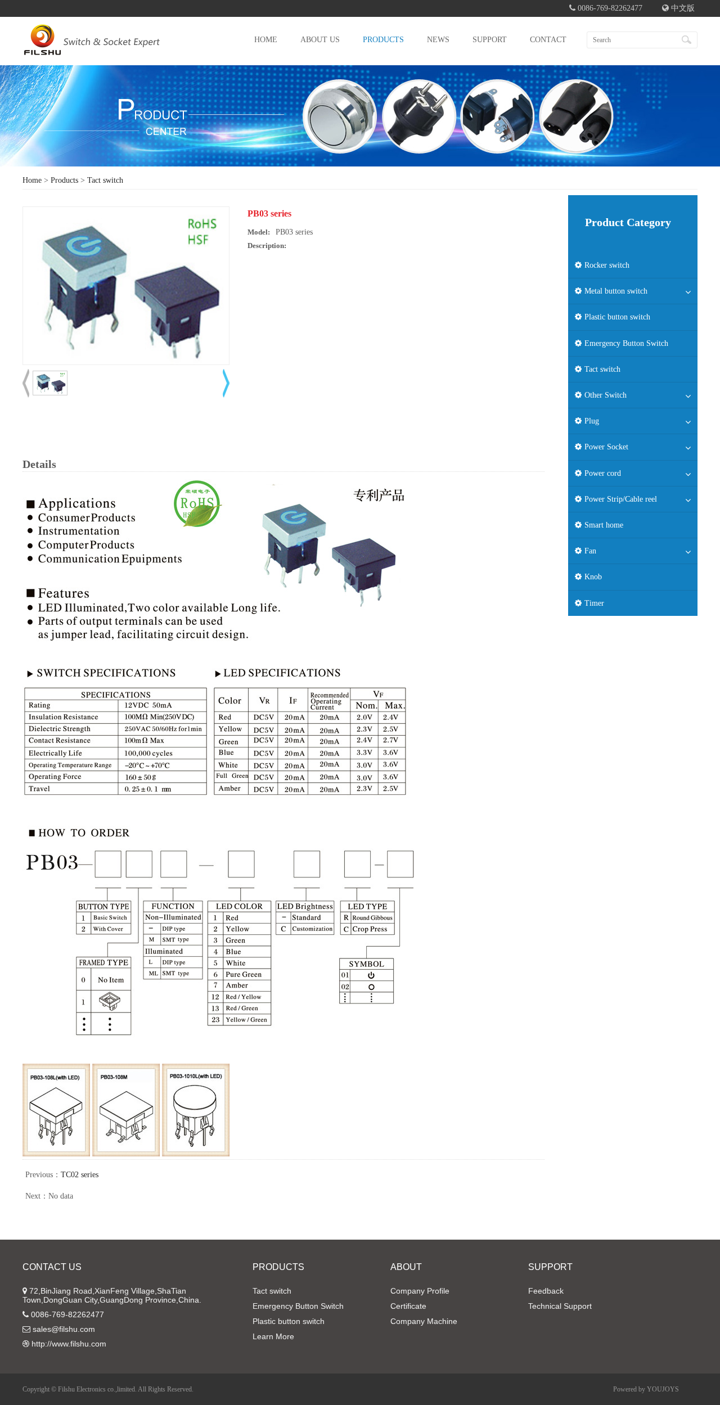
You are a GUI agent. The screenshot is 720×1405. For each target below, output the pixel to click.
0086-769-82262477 (67, 1314)
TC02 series (79, 1174)
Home (32, 180)
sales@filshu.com (64, 1329)
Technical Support (560, 1306)
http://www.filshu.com (69, 1343)
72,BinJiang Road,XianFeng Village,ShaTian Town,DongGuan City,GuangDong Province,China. (111, 1295)
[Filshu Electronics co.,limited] (91, 48)
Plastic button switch (289, 1321)
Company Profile (419, 1290)
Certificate (408, 1306)
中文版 (682, 8)
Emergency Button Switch (298, 1306)
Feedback (546, 1290)
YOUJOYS (663, 1389)
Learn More (273, 1336)
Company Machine (423, 1321)
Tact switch (105, 180)
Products (64, 180)
